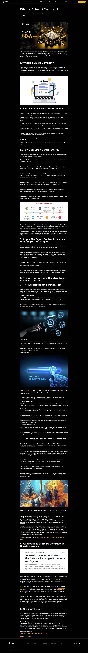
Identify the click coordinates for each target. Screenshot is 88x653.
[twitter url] (77, 643)
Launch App (82, 1)
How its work (33, 1)
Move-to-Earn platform (35, 225)
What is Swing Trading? (26, 636)
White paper (68, 1)
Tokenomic (42, 1)
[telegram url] (74, 643)
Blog (50, 1)
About (17, 1)
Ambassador (58, 1)
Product (24, 1)
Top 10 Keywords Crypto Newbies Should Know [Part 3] (34, 633)
